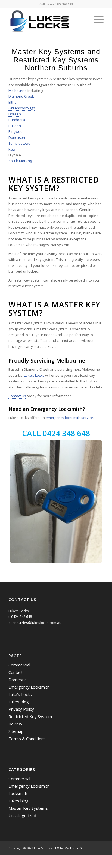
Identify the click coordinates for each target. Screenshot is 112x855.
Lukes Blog (18, 701)
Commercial (19, 665)
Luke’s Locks (34, 375)
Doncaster (17, 137)
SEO (56, 848)
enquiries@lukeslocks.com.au (36, 622)
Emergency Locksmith (28, 687)
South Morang (20, 160)
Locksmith (17, 793)
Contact (15, 672)
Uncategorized (22, 815)
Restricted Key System (30, 716)
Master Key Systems (28, 808)
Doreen (14, 114)
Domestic (17, 679)
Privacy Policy (21, 709)
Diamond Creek (21, 96)
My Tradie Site (74, 848)
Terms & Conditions (27, 738)
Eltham (14, 102)
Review (15, 724)
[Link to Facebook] (99, 848)
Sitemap (16, 731)
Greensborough (21, 108)
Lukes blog (18, 800)
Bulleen (14, 125)
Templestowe (19, 143)
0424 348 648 (64, 4)
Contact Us (17, 395)
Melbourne (17, 90)
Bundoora (16, 119)
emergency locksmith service (69, 417)
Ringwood (16, 131)
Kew (11, 149)
